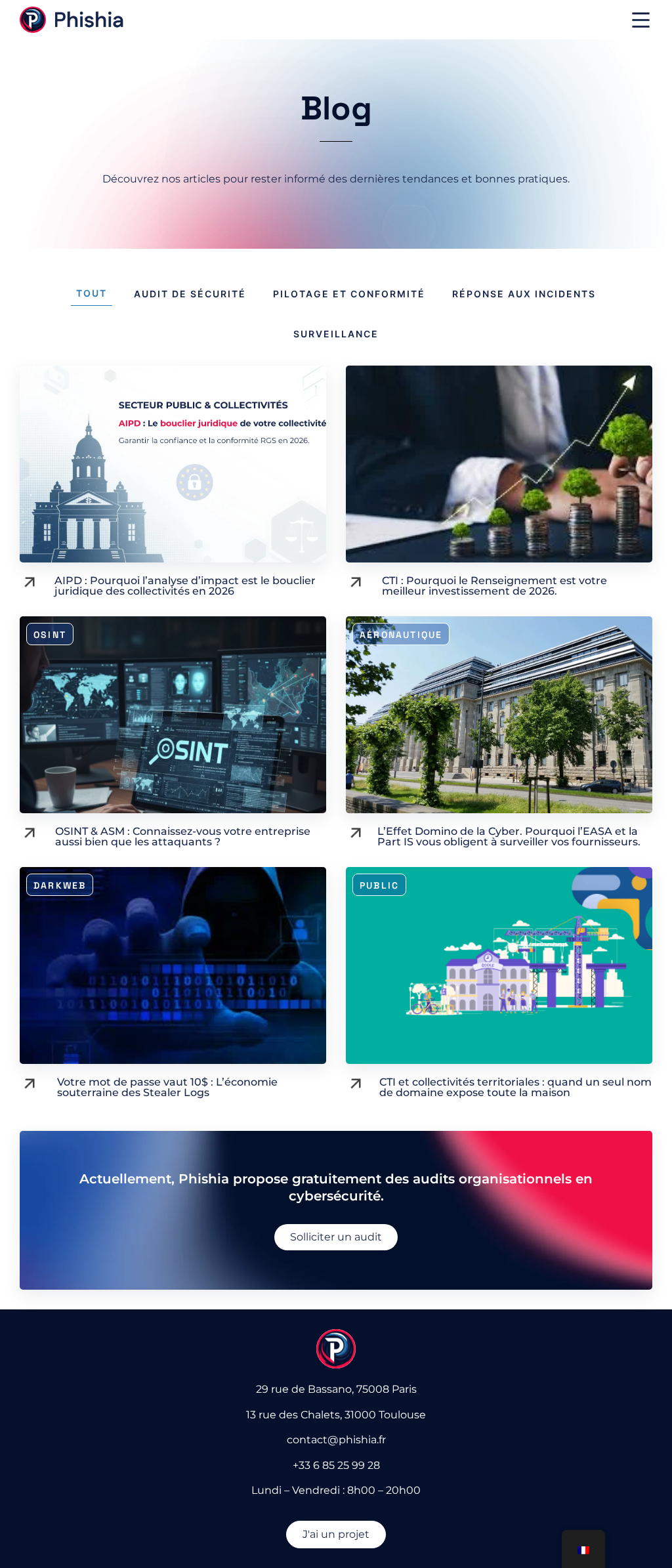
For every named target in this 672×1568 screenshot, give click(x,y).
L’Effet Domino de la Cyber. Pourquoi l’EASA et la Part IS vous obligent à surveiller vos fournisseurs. (508, 836)
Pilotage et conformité (349, 293)
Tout (91, 293)
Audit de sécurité (190, 293)
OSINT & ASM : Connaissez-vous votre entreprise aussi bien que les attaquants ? (182, 836)
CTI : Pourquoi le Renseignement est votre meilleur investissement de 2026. (494, 585)
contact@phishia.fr (336, 1439)
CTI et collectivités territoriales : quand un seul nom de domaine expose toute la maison (515, 1087)
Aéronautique (401, 635)
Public (379, 885)
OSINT (49, 635)
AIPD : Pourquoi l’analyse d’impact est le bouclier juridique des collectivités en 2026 (185, 585)
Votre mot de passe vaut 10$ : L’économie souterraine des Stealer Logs (167, 1087)
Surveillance (336, 333)
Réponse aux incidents (524, 293)
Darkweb (59, 885)
